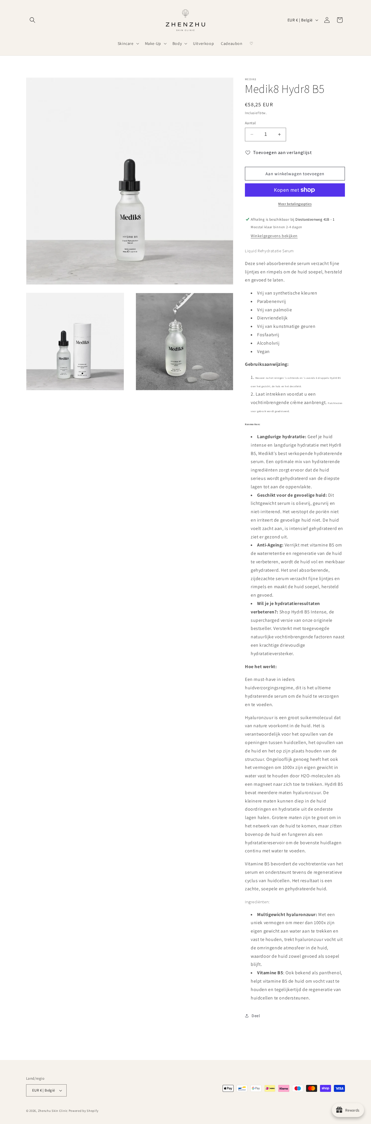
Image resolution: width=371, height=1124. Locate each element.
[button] (32, 20)
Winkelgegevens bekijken (274, 235)
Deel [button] (256, 1015)
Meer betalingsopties (295, 204)
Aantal (250, 122)
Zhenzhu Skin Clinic (53, 1111)
